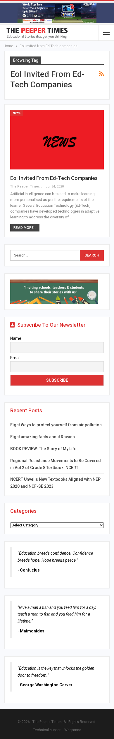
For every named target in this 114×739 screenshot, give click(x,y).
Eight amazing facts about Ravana (42, 436)
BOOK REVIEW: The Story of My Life (43, 448)
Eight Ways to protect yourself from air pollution (56, 424)
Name (15, 338)
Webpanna (72, 730)
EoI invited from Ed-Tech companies (54, 178)
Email (15, 358)
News (16, 113)
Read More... (24, 228)
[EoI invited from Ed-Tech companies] (57, 140)
